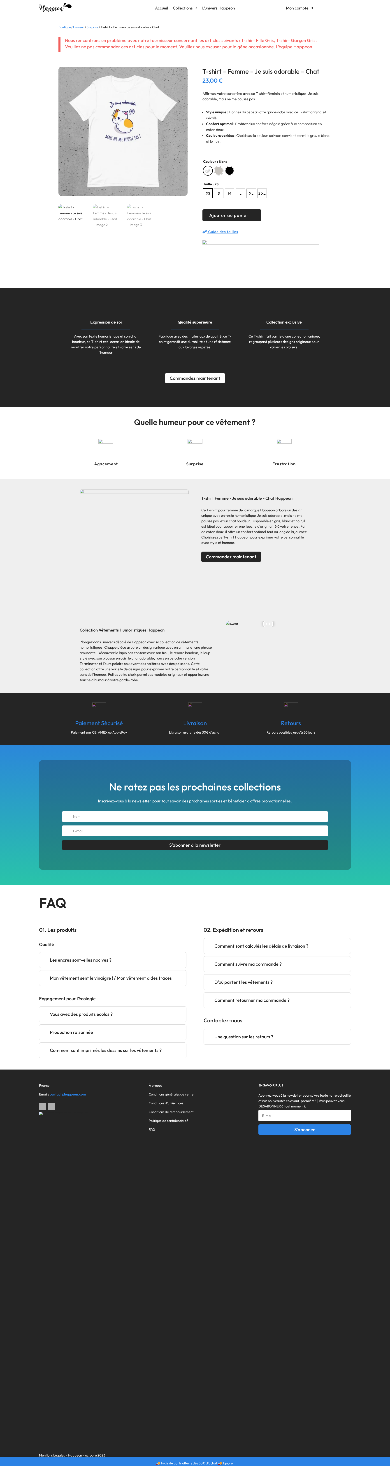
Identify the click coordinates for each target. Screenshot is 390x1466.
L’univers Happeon (218, 9)
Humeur (78, 27)
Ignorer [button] (228, 1463)
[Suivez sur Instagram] (51, 1106)
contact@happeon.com (68, 1094)
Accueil (161, 9)
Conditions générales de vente (171, 1094)
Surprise (92, 27)
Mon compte (297, 9)
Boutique (64, 27)
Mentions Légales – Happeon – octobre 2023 (72, 1455)
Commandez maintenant (195, 378)
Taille (207, 184)
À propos (155, 1085)
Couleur (209, 161)
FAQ (152, 1129)
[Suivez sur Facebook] (42, 1106)
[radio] (207, 170)
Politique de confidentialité (168, 1121)
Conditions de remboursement (171, 1112)
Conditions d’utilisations (166, 1103)
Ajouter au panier (229, 215)
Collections (183, 9)
